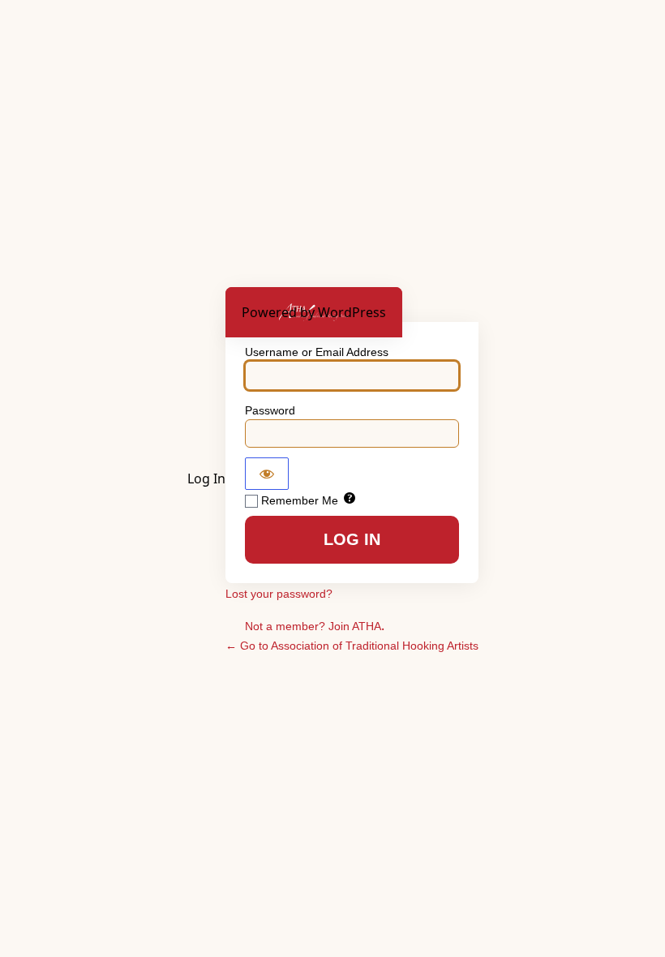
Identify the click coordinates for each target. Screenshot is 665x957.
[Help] (349, 499)
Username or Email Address (316, 351)
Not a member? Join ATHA (313, 626)
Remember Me (299, 500)
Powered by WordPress (314, 312)
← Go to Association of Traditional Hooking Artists (351, 645)
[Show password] (267, 473)
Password (270, 410)
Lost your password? (278, 593)
